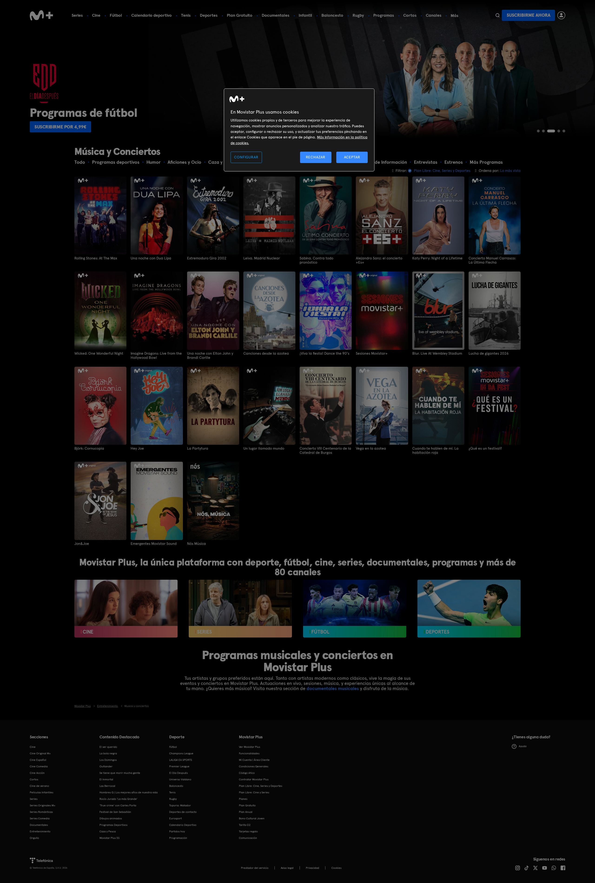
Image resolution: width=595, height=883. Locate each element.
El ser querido (108, 747)
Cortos (409, 15)
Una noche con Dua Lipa (151, 258)
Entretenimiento (40, 831)
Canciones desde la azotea (266, 353)
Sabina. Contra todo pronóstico (316, 260)
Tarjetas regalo (248, 831)
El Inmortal (106, 779)
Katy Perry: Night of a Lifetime (437, 258)
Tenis (186, 15)
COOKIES (336, 868)
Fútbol (116, 15)
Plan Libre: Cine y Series (254, 792)
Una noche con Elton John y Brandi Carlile (210, 355)
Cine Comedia (39, 766)
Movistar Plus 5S (109, 838)
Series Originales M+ (42, 805)
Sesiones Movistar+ (372, 353)
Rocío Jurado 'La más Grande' (118, 799)
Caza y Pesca (107, 831)
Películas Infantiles (41, 792)
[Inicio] (41, 15)
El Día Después (178, 773)
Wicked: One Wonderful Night (98, 353)
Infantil (305, 15)
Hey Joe (137, 448)
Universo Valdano (180, 779)
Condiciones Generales (253, 766)
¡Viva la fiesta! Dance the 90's (324, 353)
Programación (178, 838)
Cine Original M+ (40, 753)
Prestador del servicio (254, 868)
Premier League (179, 766)
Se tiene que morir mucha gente (119, 773)
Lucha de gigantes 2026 (489, 353)
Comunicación (248, 838)
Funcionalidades (249, 753)
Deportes (209, 15)
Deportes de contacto (183, 812)
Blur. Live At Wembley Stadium (437, 353)
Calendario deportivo (151, 15)
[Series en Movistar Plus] (240, 609)
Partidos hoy (177, 831)
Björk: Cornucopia (89, 448)
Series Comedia (40, 818)
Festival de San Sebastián (115, 812)
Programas (383, 15)
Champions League (181, 753)
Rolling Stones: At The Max (95, 258)
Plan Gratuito (239, 15)
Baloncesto (332, 15)
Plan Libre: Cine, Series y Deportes (260, 786)
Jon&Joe (81, 544)
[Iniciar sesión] (561, 15)
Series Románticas (41, 812)
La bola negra (108, 753)
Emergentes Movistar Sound (154, 544)
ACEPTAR (352, 157)
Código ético (247, 773)
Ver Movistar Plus (249, 747)
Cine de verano (39, 786)
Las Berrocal (107, 786)
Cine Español (38, 760)
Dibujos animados (110, 818)
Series (77, 15)
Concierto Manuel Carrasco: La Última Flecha (492, 260)
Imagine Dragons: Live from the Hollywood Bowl (156, 355)
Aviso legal (287, 868)
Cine (96, 15)
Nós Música (196, 544)
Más (454, 15)
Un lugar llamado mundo (263, 448)
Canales (433, 15)
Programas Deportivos (113, 825)
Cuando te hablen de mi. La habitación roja (435, 450)
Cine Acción (37, 773)
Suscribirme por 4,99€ (166, 127)
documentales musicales (333, 688)
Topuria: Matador (180, 805)
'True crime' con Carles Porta (117, 805)
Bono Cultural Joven (251, 818)
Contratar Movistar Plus (253, 779)
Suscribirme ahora (528, 15)
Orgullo (34, 838)
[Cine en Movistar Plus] (126, 609)
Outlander (105, 766)
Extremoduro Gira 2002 (206, 258)
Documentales (275, 15)
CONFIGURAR (246, 157)
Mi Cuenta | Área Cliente (254, 760)
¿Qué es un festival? (485, 448)
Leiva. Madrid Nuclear (261, 258)
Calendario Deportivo (182, 825)
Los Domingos (108, 760)
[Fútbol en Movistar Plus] (354, 609)
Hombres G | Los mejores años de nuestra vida (128, 792)
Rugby (358, 15)
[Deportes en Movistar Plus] (469, 609)
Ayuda (522, 746)
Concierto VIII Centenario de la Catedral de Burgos (325, 450)
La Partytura (197, 448)
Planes (243, 799)
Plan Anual (245, 812)
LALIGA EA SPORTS (180, 760)
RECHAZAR (315, 157)
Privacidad (312, 868)
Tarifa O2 (245, 825)
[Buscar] (497, 15)
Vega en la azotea (371, 448)
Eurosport (175, 818)
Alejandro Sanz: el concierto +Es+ (379, 260)
